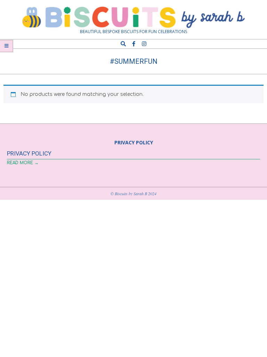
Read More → (23, 162)
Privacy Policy (29, 153)
